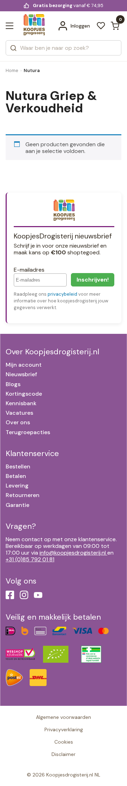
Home (12, 70)
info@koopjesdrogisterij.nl (73, 552)
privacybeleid (62, 294)
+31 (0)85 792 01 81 (30, 559)
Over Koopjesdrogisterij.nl (52, 352)
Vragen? (21, 526)
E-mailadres (29, 269)
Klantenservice (32, 453)
